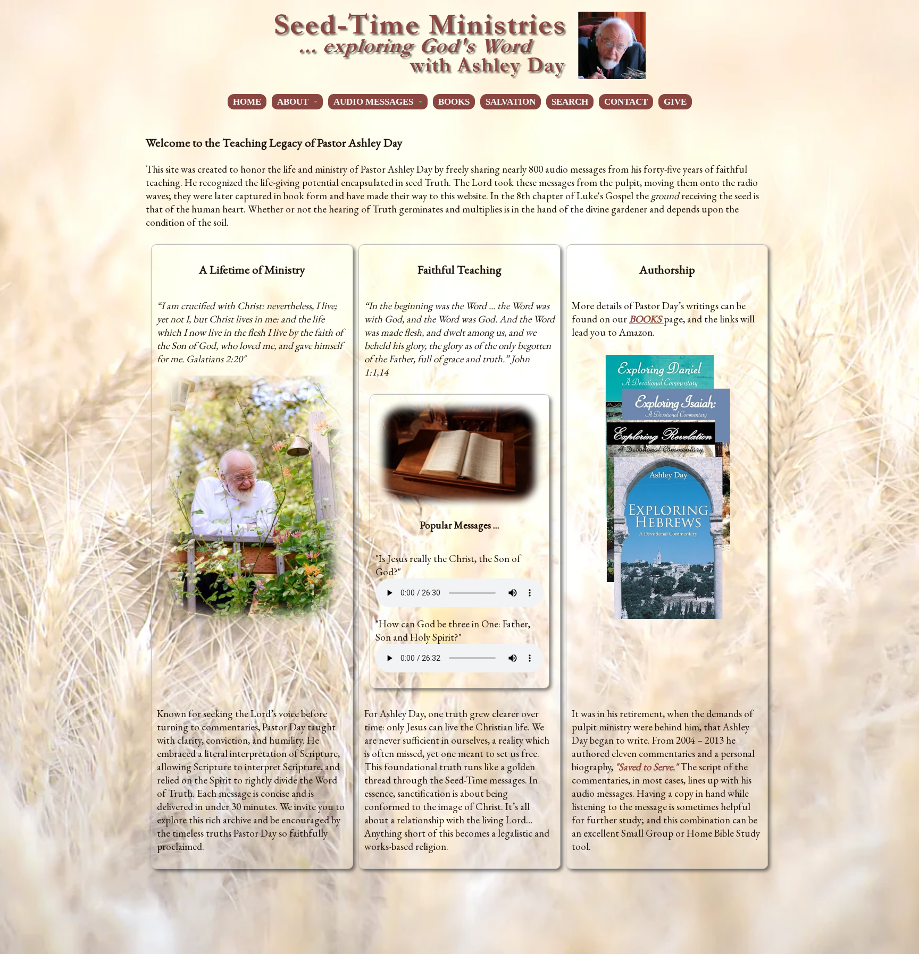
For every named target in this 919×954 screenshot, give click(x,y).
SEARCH (570, 102)
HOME (247, 102)
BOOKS (454, 102)
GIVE (675, 102)
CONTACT (626, 102)
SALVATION (511, 102)
